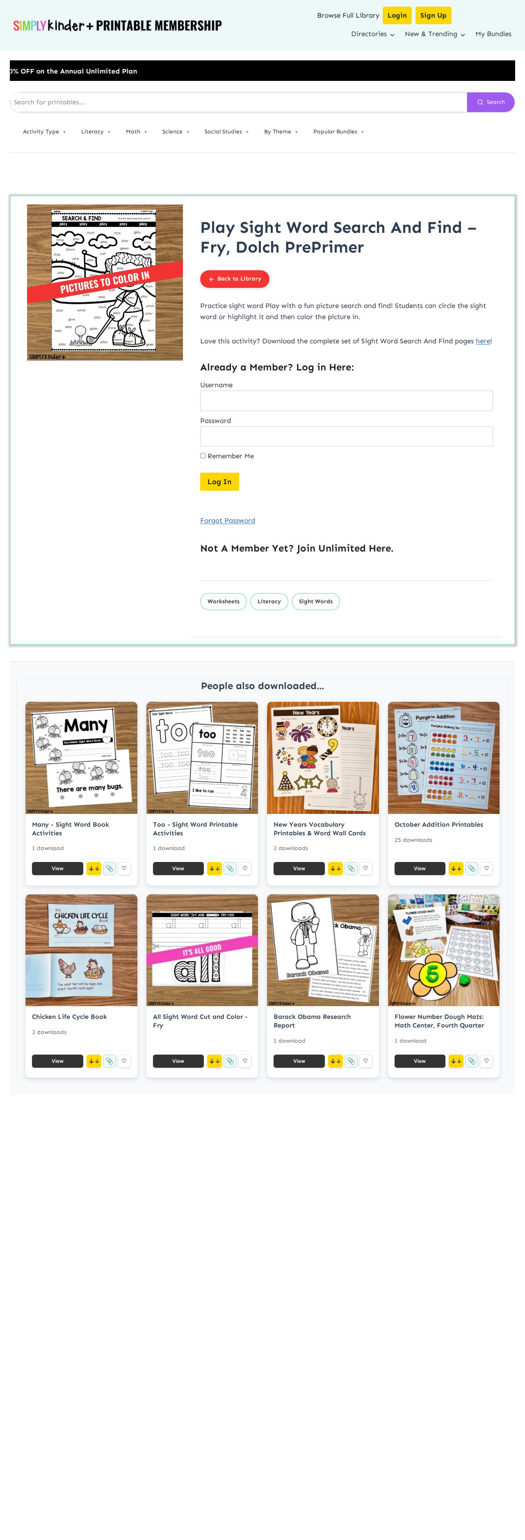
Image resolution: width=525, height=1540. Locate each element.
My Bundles (493, 34)
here (483, 341)
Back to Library (239, 278)
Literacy (269, 601)
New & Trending (431, 34)
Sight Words (316, 601)
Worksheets (224, 601)
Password (215, 420)
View (58, 868)
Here (380, 548)
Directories (369, 34)
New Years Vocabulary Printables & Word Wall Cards (320, 829)
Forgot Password (227, 520)
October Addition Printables (439, 824)
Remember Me (229, 456)
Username (216, 385)
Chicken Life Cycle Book (69, 1017)
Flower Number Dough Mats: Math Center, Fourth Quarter (439, 1021)
